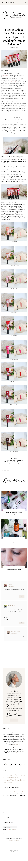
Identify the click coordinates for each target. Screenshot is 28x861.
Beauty (11, 26)
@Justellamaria (5, 75)
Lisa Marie (11, 605)
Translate (13, 829)
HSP (11, 775)
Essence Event (14, 82)
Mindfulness (11, 777)
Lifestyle (16, 775)
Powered (11, 840)
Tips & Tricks (16, 780)
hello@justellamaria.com (17, 753)
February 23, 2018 (11, 586)
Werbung (16, 26)
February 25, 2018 (11, 606)
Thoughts (7, 780)
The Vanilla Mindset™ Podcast (17, 792)
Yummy (9, 782)
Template (16, 840)
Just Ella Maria (15, 631)
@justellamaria (16, 744)
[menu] (25, 2)
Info (7, 470)
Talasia (10, 584)
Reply (21, 596)
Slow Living (20, 778)
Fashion (6, 775)
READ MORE (14, 720)
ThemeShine (16, 850)
